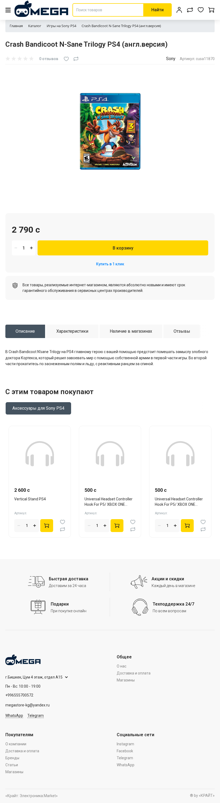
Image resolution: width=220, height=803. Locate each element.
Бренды (12, 758)
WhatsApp (14, 715)
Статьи (11, 765)
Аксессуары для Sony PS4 (38, 408)
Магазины (126, 680)
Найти (157, 9)
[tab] (25, 331)
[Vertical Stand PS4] (40, 453)
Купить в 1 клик (110, 264)
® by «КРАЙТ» (202, 795)
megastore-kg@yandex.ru (27, 705)
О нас (121, 666)
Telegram (35, 715)
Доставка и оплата (134, 673)
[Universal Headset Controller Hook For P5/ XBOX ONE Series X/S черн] (110, 453)
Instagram (125, 744)
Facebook (125, 751)
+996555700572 (19, 695)
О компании (15, 744)
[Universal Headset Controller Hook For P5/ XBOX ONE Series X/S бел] (180, 453)
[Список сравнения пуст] (190, 10)
